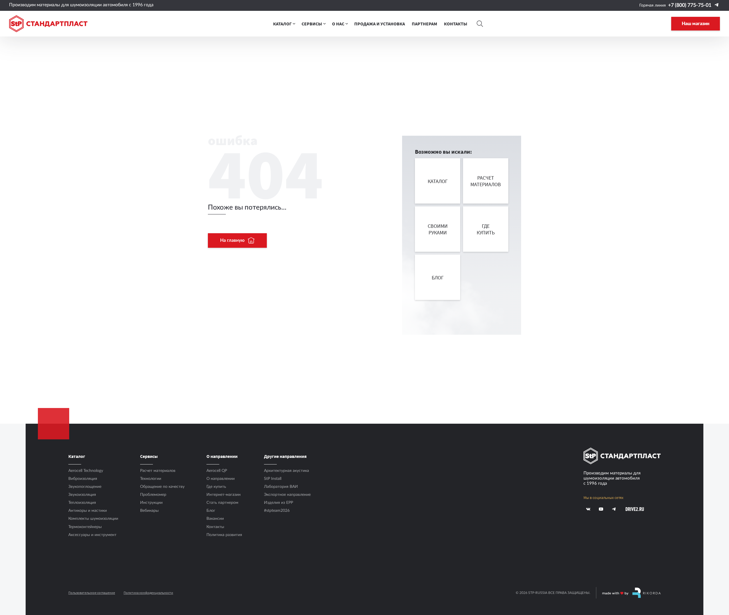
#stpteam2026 (277, 511)
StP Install (272, 479)
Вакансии (215, 519)
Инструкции (151, 503)
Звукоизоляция (82, 495)
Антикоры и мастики (87, 511)
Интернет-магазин (223, 495)
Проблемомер (153, 495)
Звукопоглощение (84, 487)
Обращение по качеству (162, 487)
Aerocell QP (216, 471)
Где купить (216, 487)
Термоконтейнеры (85, 527)
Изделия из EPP (278, 503)
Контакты (215, 527)
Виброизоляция (82, 479)
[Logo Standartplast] (48, 23)
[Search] (480, 23)
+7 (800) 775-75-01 (689, 5)
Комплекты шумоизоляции (93, 519)
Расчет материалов (157, 471)
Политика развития (224, 535)
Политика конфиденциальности (148, 592)
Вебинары (149, 511)
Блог (210, 511)
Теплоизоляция (82, 503)
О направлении (220, 479)
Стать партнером (222, 503)
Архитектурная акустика (286, 471)
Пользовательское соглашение (91, 592)
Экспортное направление (287, 495)
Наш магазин (695, 23)
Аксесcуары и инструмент (92, 535)
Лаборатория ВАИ (281, 487)
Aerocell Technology (85, 471)
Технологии (150, 479)
